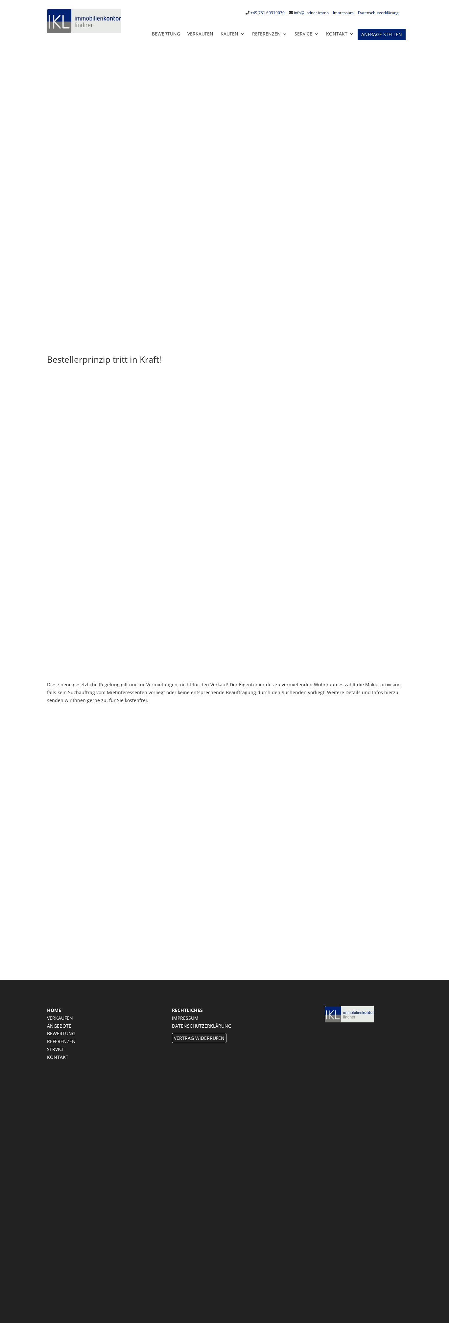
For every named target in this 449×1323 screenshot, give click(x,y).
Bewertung (166, 34)
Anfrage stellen (381, 34)
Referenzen (266, 34)
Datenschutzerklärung (378, 12)
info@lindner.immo (311, 12)
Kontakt (57, 1057)
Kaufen (229, 34)
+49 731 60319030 (267, 12)
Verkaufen (200, 34)
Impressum (343, 12)
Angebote (59, 1026)
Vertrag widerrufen (199, 1038)
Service (303, 34)
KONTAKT (336, 34)
